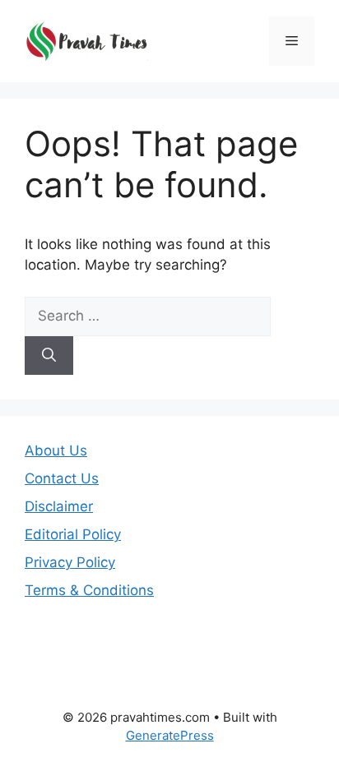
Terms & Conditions (89, 590)
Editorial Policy (73, 534)
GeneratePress (170, 735)
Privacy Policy (70, 562)
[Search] (49, 356)
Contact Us (62, 478)
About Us (56, 450)
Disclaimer (59, 506)
